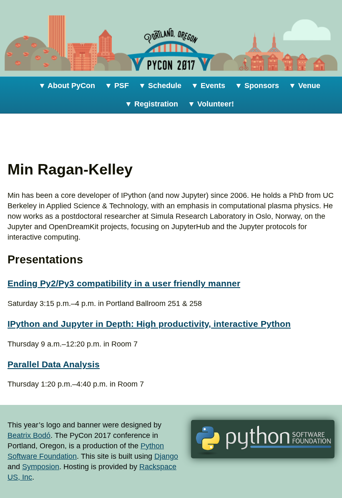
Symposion (40, 467)
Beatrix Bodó (29, 435)
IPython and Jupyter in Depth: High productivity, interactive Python (149, 324)
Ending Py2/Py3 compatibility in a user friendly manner (124, 283)
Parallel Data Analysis (54, 364)
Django (166, 456)
